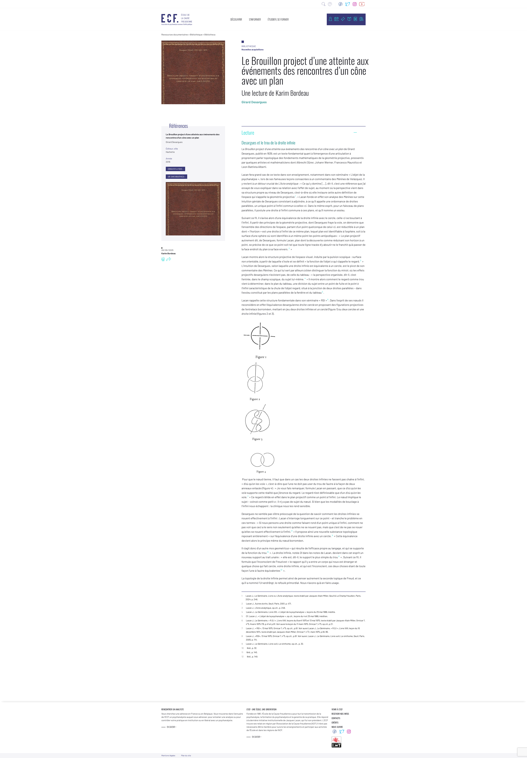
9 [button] (332, 535)
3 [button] (360, 260)
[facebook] (340, 4)
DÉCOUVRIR (236, 19)
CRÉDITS (335, 722)
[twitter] (347, 4)
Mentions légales (168, 755)
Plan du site (186, 755)
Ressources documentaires (174, 34)
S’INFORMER (255, 19)
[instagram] (355, 4)
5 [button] (322, 292)
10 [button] (268, 552)
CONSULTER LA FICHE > (175, 168)
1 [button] (295, 196)
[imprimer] (163, 259)
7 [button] (247, 496)
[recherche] (323, 4)
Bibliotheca (209, 34)
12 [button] (281, 569)
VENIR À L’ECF (337, 709)
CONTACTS (336, 718)
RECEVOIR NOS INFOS (340, 713)
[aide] (330, 4)
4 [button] (305, 278)
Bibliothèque (196, 34)
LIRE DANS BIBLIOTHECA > (176, 176)
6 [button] (327, 299)
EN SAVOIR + (171, 727)
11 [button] (339, 556)
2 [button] (289, 248)
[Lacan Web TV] (362, 4)
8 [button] (291, 531)
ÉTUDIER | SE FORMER (278, 19)
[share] (168, 259)
